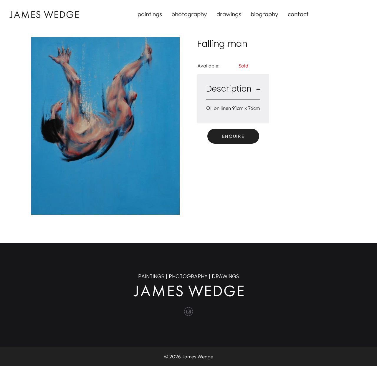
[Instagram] (188, 311)
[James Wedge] (44, 14)
